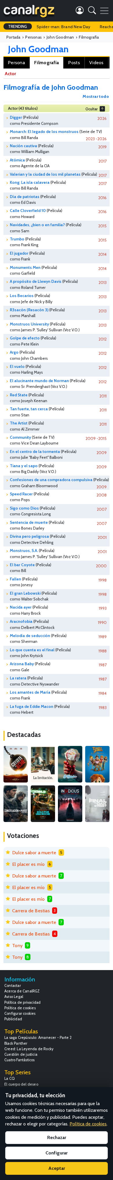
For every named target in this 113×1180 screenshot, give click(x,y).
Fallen (15, 579)
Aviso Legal (13, 996)
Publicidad (13, 1019)
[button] (92, 11)
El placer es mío (28, 864)
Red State (19, 395)
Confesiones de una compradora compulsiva (51, 479)
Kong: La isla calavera (30, 182)
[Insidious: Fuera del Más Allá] (70, 803)
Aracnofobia (21, 621)
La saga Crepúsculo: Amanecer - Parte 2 (38, 1037)
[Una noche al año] (43, 803)
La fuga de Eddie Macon (31, 706)
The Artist (19, 423)
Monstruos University (29, 324)
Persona (16, 62)
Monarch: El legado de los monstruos (44, 131)
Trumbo (17, 239)
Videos (96, 62)
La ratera (18, 678)
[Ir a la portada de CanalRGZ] (28, 10)
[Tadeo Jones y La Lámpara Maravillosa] (97, 764)
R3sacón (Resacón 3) (29, 309)
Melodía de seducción (30, 635)
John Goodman (38, 49)
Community (20, 437)
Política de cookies (20, 1008)
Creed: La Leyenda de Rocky (28, 1049)
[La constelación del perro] (15, 803)
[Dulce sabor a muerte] (70, 764)
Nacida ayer (21, 607)
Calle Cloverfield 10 (28, 210)
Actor (10, 73)
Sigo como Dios (24, 508)
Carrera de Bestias (31, 910)
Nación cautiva (23, 145)
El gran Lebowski (25, 593)
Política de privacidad (22, 1002)
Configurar (56, 1153)
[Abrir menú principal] (104, 11)
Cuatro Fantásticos (19, 1060)
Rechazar (56, 1137)
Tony (17, 945)
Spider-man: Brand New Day (63, 26)
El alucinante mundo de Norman (39, 380)
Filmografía (46, 62)
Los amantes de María (30, 692)
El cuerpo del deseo (21, 1084)
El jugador (19, 253)
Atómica (17, 160)
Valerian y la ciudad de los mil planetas (45, 174)
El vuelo (17, 366)
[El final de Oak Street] (97, 803)
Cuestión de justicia (20, 1054)
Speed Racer (21, 494)
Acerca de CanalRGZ (22, 991)
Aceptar (56, 1168)
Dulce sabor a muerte (34, 852)
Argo (14, 352)
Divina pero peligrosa (29, 536)
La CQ (9, 1078)
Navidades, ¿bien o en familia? (37, 224)
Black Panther (16, 1043)
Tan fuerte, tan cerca (29, 408)
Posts (74, 62)
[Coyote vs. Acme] (15, 764)
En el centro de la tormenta (35, 451)
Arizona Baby (22, 663)
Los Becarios (22, 295)
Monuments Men (25, 267)
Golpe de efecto (25, 338)
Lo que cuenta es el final (32, 649)
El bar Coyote (22, 564)
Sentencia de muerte (29, 522)
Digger (16, 117)
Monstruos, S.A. (24, 550)
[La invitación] (43, 764)
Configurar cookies (20, 1013)
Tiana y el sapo (24, 465)
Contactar (12, 985)
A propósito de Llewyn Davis (35, 281)
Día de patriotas (24, 196)
